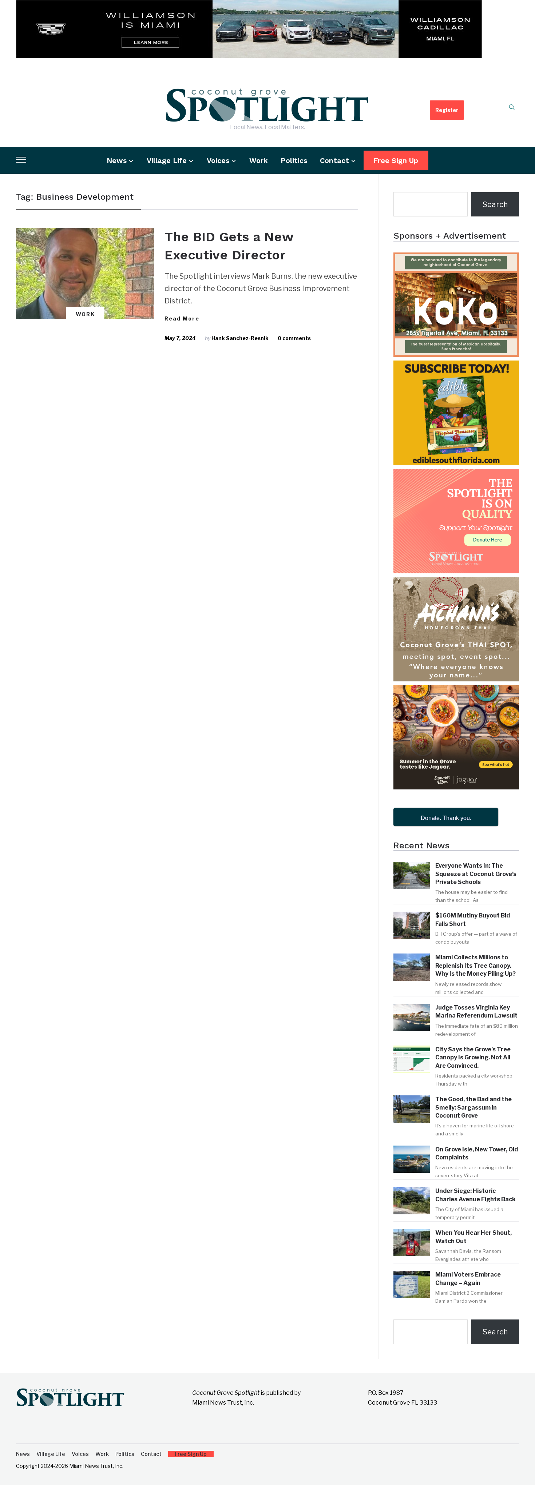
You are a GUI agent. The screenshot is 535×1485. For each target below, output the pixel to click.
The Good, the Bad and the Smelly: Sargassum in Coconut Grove (473, 1107)
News (117, 160)
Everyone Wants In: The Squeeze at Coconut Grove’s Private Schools (475, 873)
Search (495, 204)
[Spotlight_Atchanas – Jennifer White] (456, 583)
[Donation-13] (456, 475)
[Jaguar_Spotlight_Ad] (456, 691)
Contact (334, 160)
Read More (182, 318)
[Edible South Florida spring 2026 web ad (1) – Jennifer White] (456, 366)
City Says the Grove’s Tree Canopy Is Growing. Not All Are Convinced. (473, 1057)
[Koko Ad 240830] (456, 258)
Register (447, 110)
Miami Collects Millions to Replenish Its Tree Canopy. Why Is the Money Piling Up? (475, 965)
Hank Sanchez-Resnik (240, 338)
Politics (294, 160)
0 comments (294, 338)
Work (258, 160)
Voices (218, 160)
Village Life (167, 160)
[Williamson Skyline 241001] (249, 6)
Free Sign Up (395, 160)
